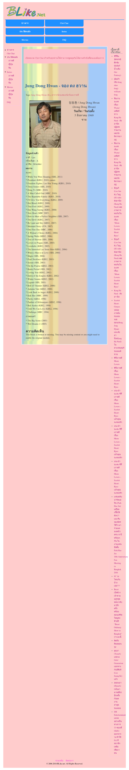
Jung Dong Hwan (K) (40, 94)
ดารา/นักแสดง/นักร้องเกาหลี (65, 94)
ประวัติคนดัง (25, 31)
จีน (9, 67)
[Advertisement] (64, 73)
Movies (25, 39)
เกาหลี (11, 60)
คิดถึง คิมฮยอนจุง (118, 643)
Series (64, 31)
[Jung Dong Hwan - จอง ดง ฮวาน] (45, 146)
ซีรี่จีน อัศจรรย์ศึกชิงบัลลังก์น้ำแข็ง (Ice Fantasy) (117, 66)
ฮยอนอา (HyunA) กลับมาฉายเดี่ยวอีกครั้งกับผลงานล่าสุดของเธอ (118, 695)
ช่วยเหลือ (59, 760)
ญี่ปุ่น (10, 64)
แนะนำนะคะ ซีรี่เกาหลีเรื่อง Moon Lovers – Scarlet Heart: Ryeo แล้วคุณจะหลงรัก (118, 406)
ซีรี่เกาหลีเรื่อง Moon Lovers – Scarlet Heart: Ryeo (118, 377)
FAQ (64, 39)
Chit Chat (64, 23)
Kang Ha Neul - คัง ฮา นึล (118, 293)
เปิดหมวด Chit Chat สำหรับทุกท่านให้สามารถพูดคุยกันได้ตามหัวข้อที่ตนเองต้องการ (64, 57)
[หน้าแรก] (26, 17)
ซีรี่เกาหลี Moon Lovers (118, 361)
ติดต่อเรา (70, 760)
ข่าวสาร (24, 23)
